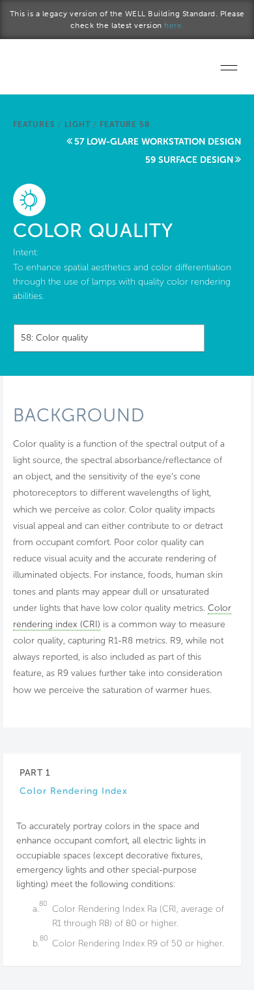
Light (77, 124)
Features (34, 124)
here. (174, 25)
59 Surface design (189, 159)
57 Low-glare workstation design (157, 141)
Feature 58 (124, 124)
